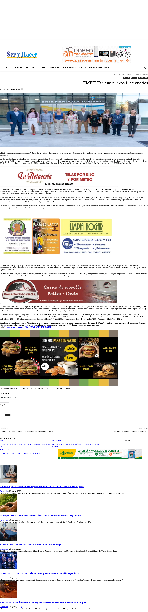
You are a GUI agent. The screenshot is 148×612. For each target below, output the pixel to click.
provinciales (22, 415)
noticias (13, 415)
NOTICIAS (121, 74)
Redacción (4, 491)
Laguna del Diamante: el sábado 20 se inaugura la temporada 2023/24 (26, 431)
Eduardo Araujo (15, 89)
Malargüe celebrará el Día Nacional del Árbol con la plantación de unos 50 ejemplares (40, 515)
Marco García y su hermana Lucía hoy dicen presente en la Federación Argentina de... (41, 573)
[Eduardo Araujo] (22, 89)
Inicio (115, 74)
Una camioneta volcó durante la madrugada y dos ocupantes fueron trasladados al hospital (43, 602)
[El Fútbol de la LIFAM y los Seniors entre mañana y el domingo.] (8, 540)
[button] (145, 67)
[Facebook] (143, 41)
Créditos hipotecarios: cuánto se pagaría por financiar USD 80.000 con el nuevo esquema (42, 486)
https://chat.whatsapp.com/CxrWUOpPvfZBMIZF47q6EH (27, 327)
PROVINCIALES (142, 77)
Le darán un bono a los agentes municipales (131, 431)
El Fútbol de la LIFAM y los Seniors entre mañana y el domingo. (31, 544)
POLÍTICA (133, 77)
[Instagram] (146, 41)
